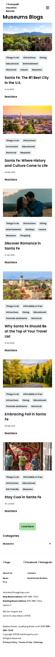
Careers (32, 573)
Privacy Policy (10, 642)
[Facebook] (30, 562)
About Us (7, 573)
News (5, 578)
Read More (11, 96)
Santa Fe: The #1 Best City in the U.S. (27, 80)
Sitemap (38, 642)
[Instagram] (45, 562)
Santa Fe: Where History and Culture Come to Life (26, 163)
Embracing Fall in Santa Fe (25, 417)
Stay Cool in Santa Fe (23, 497)
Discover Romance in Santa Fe (23, 246)
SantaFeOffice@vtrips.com (16, 592)
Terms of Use (25, 642)
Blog (5, 581)
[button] (27, 543)
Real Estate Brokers (38, 578)
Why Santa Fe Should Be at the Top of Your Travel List (26, 331)
